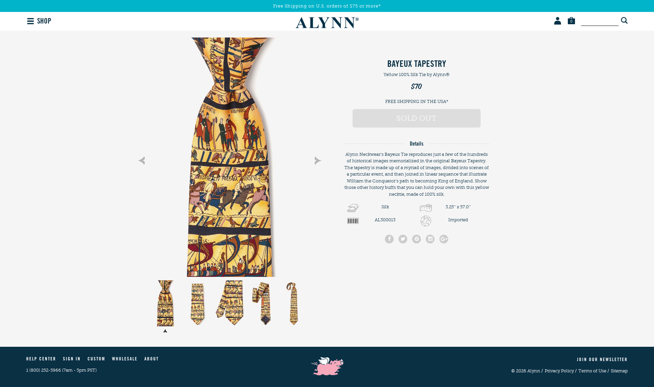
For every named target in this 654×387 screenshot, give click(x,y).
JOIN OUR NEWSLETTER (602, 360)
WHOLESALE (125, 359)
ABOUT (151, 359)
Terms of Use (593, 370)
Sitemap (619, 370)
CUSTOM (96, 359)
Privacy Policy (561, 370)
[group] (229, 157)
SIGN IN (72, 359)
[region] (229, 157)
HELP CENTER (41, 359)
